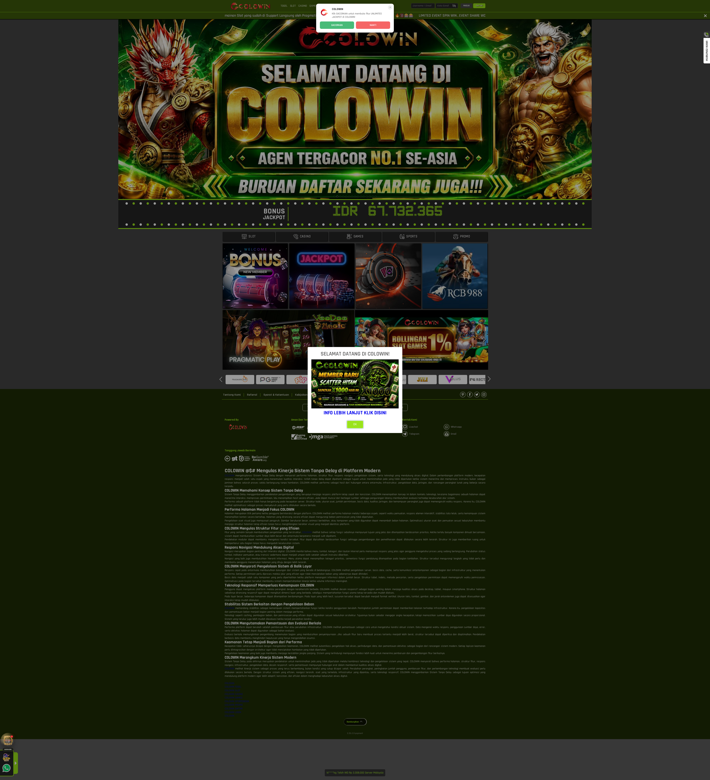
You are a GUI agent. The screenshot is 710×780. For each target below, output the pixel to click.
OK (355, 424)
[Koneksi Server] (8, 740)
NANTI (373, 25)
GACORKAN (337, 25)
